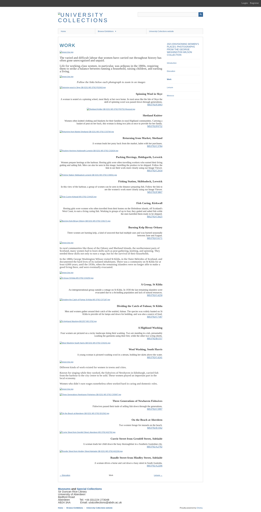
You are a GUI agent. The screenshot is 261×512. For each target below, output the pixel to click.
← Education (65, 475)
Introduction (172, 63)
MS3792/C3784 (154, 146)
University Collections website (161, 31)
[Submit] (200, 14)
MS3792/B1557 (154, 338)
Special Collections (89, 488)
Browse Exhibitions (106, 31)
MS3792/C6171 (154, 238)
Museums (64, 488)
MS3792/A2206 (154, 465)
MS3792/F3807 (154, 192)
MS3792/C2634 (154, 170)
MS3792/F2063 (154, 104)
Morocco (170, 96)
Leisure (170, 87)
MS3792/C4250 (154, 295)
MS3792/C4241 (154, 357)
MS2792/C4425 (154, 216)
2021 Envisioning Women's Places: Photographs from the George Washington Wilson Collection (183, 49)
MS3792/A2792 (154, 446)
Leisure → (158, 475)
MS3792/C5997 (154, 409)
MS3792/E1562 (154, 428)
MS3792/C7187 (154, 317)
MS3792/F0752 (154, 126)
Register (254, 3)
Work (169, 79)
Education (171, 71)
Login (245, 3)
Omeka (200, 508)
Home (63, 31)
